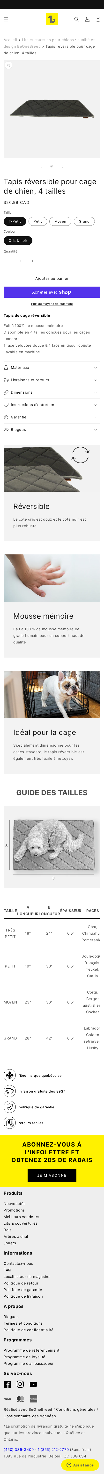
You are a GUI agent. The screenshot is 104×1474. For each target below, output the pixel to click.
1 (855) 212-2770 (53, 1449)
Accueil (10, 39)
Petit (38, 221)
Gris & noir (18, 240)
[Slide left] (41, 166)
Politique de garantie (23, 1289)
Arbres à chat (16, 1236)
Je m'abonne (52, 1175)
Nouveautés (15, 1203)
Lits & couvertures (21, 1223)
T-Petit (15, 221)
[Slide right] (62, 166)
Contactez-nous (18, 1263)
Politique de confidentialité (29, 1330)
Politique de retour (21, 1283)
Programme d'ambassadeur (29, 1363)
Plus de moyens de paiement (52, 304)
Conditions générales (76, 1409)
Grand (84, 221)
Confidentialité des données (30, 1416)
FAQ (7, 1270)
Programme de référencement (31, 1350)
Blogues (11, 1316)
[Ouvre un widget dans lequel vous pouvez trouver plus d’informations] (80, 1465)
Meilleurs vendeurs (21, 1216)
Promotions (14, 1210)
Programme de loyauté (24, 1357)
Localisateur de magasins (27, 1276)
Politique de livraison (23, 1296)
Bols (8, 1230)
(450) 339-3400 (19, 1449)
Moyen (60, 221)
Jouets (10, 1243)
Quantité (10, 251)
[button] (6, 19)
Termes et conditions (23, 1323)
